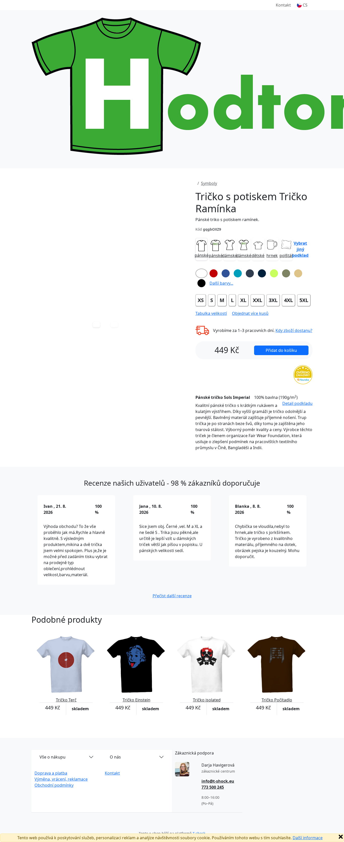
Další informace (308, 837)
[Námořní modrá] (262, 273)
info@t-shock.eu (217, 781)
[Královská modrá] (226, 273)
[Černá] (201, 283)
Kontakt (283, 5)
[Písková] (298, 273)
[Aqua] (238, 273)
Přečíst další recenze (172, 596)
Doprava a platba (51, 773)
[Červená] (214, 273)
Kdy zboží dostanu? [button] (294, 330)
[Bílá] (201, 273)
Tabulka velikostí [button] (211, 313)
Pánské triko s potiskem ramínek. (227, 219)
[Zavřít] (341, 837)
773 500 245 (212, 787)
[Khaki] (286, 273)
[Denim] (250, 273)
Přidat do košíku (281, 350)
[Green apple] (274, 273)
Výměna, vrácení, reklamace (61, 779)
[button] (302, 5)
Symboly (209, 183)
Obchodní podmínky (54, 785)
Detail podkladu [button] (297, 403)
